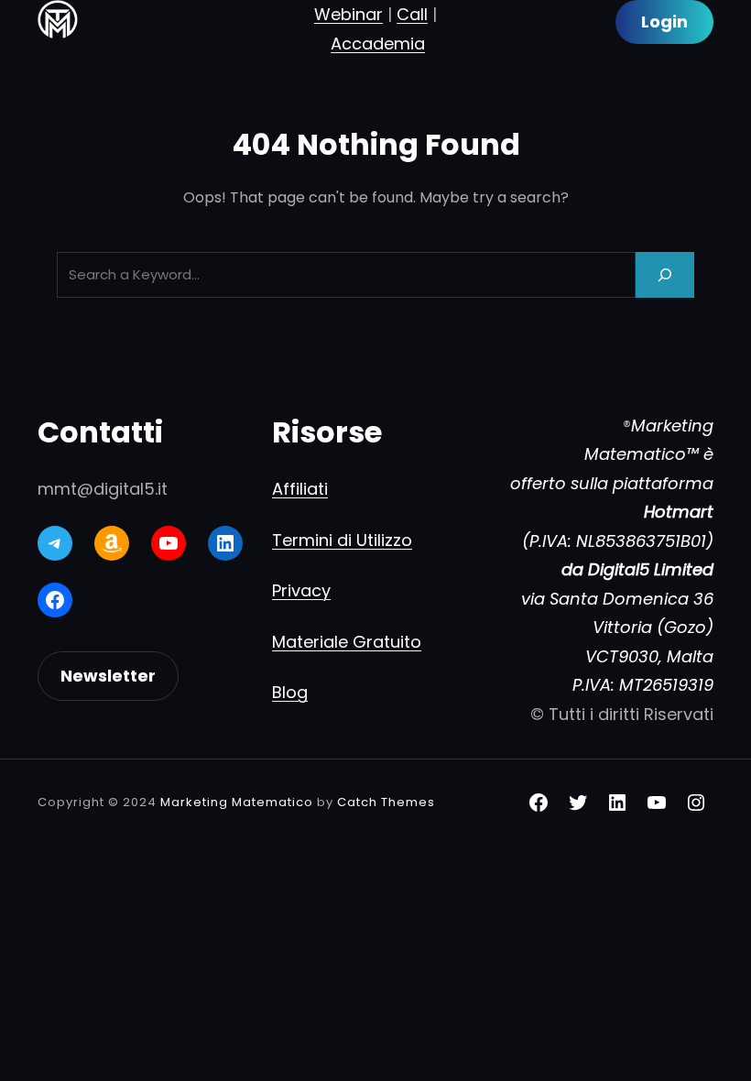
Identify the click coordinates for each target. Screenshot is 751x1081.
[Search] (665, 274)
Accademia (378, 43)
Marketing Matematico (236, 802)
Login (664, 21)
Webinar (348, 14)
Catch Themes (386, 802)
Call (412, 14)
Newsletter (108, 675)
